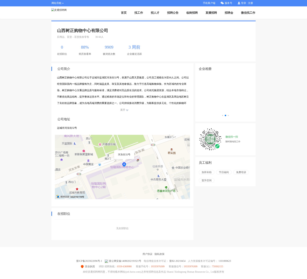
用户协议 (147, 254)
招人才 (155, 12)
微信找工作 (248, 12)
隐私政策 (160, 254)
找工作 (138, 12)
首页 (124, 12)
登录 (243, 3)
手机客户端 (209, 3)
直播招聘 (211, 12)
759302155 (217, 266)
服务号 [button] (228, 3)
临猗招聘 (192, 12)
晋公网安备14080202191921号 (125, 261)
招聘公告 (173, 12)
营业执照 (90, 266)
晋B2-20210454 (177, 261)
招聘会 (229, 12)
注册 (250, 3)
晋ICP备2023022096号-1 (89, 261)
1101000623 (225, 261)
